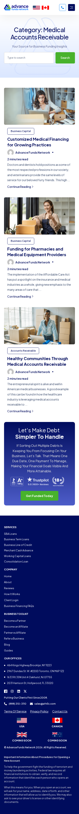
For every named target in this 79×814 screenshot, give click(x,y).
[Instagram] (12, 691)
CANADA (57, 726)
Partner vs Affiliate (15, 632)
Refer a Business (14, 638)
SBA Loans (10, 533)
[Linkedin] (18, 691)
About (8, 582)
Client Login (11, 600)
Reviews (9, 588)
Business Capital (21, 131)
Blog (7, 644)
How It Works (12, 594)
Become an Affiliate (16, 626)
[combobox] (29, 57)
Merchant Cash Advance (18, 550)
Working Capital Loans (17, 556)
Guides (8, 650)
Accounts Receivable (23, 350)
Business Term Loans (16, 539)
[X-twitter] (25, 691)
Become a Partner (15, 620)
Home (8, 576)
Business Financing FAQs (19, 606)
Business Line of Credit (18, 545)
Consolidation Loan (16, 561)
